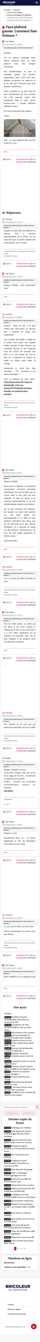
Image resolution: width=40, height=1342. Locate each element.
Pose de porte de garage (21, 1169)
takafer (9, 219)
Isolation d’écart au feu (21, 1040)
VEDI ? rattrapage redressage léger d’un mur (15, 1174)
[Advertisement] (20, 187)
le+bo (8, 758)
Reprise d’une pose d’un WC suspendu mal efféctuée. (19, 1189)
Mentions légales (14, 1309)
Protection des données (17, 1314)
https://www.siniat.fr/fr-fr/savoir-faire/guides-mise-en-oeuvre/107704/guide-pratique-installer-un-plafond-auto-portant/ (18, 388)
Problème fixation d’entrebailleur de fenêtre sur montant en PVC (16, 1019)
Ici (24, 844)
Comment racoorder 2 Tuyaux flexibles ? (17, 1072)
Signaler (8, 159)
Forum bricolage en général (19, 15)
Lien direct (8, 791)
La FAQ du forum (28, 1113)
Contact (11, 1304)
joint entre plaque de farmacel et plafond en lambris (17, 1036)
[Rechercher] (37, 1107)
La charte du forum (12, 1113)
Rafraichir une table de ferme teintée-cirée (17, 1180)
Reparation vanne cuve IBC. (23, 1237)
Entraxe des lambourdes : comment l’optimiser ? (19, 1049)
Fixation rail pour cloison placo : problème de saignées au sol (19, 1067)
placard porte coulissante (22, 1201)
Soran (11, 41)
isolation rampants (20, 1053)
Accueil (7, 10)
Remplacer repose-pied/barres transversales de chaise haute (19, 1148)
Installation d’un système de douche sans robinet (19, 1093)
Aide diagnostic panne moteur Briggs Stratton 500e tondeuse (17, 1134)
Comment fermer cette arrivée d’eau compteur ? (18, 1088)
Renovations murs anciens (23, 1032)
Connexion (20, 159)
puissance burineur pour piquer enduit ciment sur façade (18, 1141)
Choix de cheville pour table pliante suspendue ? (19, 1232)
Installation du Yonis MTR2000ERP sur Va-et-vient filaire (17, 1027)
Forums (16, 10)
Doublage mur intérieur (21, 1128)
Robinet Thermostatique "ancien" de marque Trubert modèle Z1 (19, 1207)
